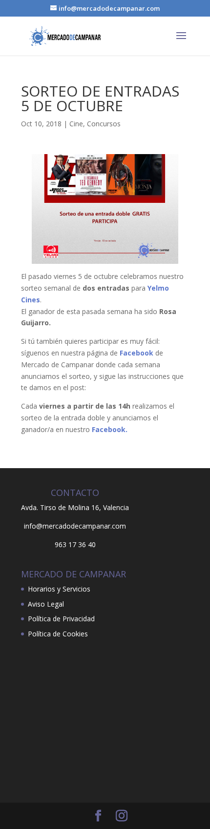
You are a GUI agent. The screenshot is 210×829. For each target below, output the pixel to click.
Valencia (116, 507)
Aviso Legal (46, 604)
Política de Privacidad (61, 618)
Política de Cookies (58, 633)
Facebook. (109, 429)
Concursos (104, 123)
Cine (76, 123)
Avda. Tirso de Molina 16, (61, 507)
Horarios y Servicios (59, 588)
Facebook (136, 352)
